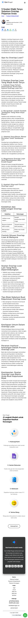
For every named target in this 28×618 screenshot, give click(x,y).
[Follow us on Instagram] (12, 566)
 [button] (24, 2)
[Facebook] (2, 29)
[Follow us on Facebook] (6, 566)
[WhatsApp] (10, 29)
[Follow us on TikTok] (15, 566)
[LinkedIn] (8, 29)
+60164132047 (14, 608)
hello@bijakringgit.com (14, 605)
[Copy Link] (15, 29)
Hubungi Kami (14, 526)
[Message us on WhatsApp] (18, 566)
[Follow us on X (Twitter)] (9, 566)
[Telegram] (13, 29)
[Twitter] (5, 29)
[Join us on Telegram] (21, 566)
